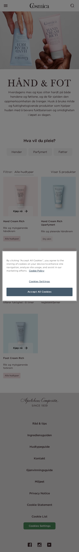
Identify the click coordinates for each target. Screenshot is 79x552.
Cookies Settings (39, 281)
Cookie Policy (36, 270)
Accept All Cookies (39, 291)
